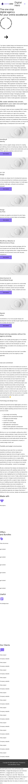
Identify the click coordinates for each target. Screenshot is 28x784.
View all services (4, 543)
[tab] (14, 359)
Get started (6, 153)
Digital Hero (18, 4)
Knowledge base (4, 603)
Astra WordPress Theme (14, 764)
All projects (3, 505)
